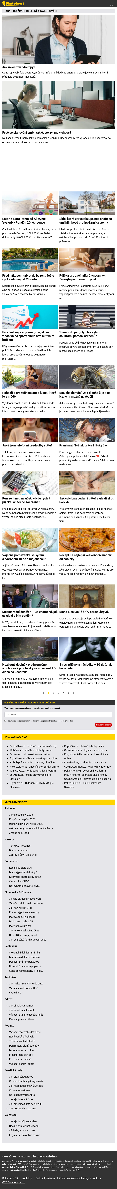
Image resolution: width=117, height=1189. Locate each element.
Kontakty (27, 1178)
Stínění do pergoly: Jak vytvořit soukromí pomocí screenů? (80, 334)
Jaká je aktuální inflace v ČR (25, 898)
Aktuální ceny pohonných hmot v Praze (31, 828)
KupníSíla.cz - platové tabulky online (84, 746)
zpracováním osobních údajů (31, 721)
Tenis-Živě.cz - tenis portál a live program (33, 770)
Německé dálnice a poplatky (25, 966)
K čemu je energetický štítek (25, 876)
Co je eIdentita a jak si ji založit (26, 1081)
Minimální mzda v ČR (21, 921)
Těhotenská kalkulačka (22, 1041)
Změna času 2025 (19, 832)
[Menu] (112, 3)
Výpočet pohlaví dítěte (21, 1063)
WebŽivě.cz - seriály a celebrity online (31, 750)
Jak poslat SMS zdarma (22, 1108)
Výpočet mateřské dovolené (25, 1032)
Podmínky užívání (45, 1178)
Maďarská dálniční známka (24, 957)
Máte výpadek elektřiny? (23, 872)
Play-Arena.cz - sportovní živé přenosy (85, 774)
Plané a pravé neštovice (22, 1019)
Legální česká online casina (24, 1135)
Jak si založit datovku (21, 1076)
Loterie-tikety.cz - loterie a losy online (85, 762)
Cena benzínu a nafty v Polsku (26, 970)
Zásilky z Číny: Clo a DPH (23, 854)
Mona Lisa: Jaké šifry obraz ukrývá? (84, 612)
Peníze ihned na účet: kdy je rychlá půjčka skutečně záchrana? (26, 500)
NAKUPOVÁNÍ (48, 11)
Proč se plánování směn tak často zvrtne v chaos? (36, 132)
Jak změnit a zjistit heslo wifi (25, 1103)
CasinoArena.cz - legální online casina (85, 750)
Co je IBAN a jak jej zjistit (23, 935)
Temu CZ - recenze (20, 845)
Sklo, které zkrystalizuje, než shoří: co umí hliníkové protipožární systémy (85, 220)
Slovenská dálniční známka (24, 952)
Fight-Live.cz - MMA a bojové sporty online (33, 758)
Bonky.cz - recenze (19, 850)
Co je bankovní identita (22, 1094)
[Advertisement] (58, 169)
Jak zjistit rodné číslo (21, 1099)
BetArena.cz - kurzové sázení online (30, 754)
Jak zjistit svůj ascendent (23, 1121)
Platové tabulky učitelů (22, 916)
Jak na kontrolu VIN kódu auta (26, 983)
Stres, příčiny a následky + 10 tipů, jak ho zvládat (85, 666)
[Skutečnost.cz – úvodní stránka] (13, 3)
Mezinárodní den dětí (21, 1054)
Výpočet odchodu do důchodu (26, 903)
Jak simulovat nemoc (21, 1005)
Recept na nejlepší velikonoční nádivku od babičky (86, 557)
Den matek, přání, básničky (24, 1045)
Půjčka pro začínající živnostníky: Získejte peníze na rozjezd (82, 277)
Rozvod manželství (20, 1059)
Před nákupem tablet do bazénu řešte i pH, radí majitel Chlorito (28, 277)
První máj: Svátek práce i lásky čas (83, 445)
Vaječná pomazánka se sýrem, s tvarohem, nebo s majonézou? (24, 557)
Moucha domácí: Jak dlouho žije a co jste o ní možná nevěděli (84, 394)
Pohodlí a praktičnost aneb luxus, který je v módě (29, 394)
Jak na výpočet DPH (20, 907)
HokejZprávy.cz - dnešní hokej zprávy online (34, 766)
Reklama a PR (10, 1178)
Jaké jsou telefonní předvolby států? (27, 445)
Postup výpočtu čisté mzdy (24, 912)
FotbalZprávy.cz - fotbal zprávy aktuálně (32, 762)
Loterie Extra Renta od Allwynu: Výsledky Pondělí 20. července (24, 220)
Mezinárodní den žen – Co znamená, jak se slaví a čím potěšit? (30, 613)
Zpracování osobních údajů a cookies (80, 1178)
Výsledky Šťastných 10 (22, 1130)
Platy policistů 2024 (20, 925)
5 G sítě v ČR (16, 992)
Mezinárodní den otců (21, 1050)
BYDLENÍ (31, 11)
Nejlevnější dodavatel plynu (24, 885)
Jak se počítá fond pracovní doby (27, 939)
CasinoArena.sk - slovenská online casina (87, 778)
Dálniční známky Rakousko (24, 961)
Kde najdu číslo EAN (20, 867)
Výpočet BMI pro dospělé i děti (26, 1014)
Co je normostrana (19, 1090)
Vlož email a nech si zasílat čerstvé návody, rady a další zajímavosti (32, 708)
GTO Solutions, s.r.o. (13, 1182)
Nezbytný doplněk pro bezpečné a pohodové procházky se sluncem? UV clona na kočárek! (29, 668)
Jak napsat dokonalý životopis (26, 1085)
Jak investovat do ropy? (18, 67)
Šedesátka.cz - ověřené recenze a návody (33, 746)
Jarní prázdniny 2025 (21, 814)
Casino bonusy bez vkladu (24, 1125)
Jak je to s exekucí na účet (24, 930)
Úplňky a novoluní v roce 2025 (26, 823)
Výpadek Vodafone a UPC (23, 988)
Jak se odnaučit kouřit (21, 1010)
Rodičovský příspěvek (21, 1036)
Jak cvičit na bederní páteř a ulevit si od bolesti (86, 500)
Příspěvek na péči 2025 (22, 819)
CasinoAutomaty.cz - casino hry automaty (87, 766)
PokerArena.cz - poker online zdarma (85, 770)
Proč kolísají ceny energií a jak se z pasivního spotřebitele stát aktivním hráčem (28, 336)
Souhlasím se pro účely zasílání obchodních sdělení (40, 721)
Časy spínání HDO (19, 881)
